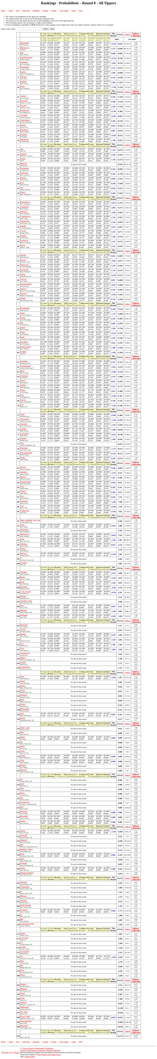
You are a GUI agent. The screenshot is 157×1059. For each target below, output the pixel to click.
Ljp (21, 942)
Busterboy (24, 811)
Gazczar (23, 279)
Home (3, 11)
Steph (22, 854)
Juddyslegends (25, 905)
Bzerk (22, 371)
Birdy (22, 700)
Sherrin (23, 477)
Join (17, 11)
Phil (21, 966)
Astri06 (23, 662)
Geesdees (23, 563)
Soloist (22, 327)
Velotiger (23, 901)
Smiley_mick (25, 728)
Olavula (23, 178)
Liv (21, 742)
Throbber (23, 572)
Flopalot (23, 106)
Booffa (22, 831)
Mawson (23, 77)
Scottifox (23, 352)
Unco (22, 486)
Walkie (22, 192)
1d (21, 915)
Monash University (53, 1050)
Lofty (22, 714)
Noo (21, 149)
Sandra (22, 933)
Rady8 (22, 245)
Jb (21, 891)
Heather (23, 984)
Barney (23, 577)
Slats (22, 53)
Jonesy (22, 975)
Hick (22, 606)
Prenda (22, 318)
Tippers (45, 11)
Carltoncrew (24, 511)
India (22, 859)
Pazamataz (24, 448)
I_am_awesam (25, 592)
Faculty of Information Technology (33, 1050)
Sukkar (22, 549)
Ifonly (22, 414)
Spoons (23, 125)
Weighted (23, 135)
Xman (22, 313)
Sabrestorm (24, 530)
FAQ (81, 11)
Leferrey (23, 96)
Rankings (36, 11)
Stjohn (22, 332)
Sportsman (24, 62)
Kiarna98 (23, 836)
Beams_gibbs (25, 1017)
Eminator (23, 863)
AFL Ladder (64, 11)
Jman (22, 677)
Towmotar (24, 342)
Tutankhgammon (26, 57)
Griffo (22, 525)
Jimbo (22, 746)
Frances (23, 400)
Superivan (24, 625)
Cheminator (24, 207)
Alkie (22, 760)
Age (21, 187)
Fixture (53, 11)
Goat (22, 496)
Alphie (22, 868)
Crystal (22, 629)
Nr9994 (23, 385)
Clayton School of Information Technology (37, 1048)
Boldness (135, 34)
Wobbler (23, 236)
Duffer (22, 458)
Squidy (22, 381)
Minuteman (24, 139)
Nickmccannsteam (27, 873)
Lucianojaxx (24, 802)
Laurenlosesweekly (27, 924)
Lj (21, 558)
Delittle (23, 298)
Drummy (23, 294)
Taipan (22, 756)
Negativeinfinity (26, 284)
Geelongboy (24, 434)
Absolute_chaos (26, 601)
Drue (22, 732)
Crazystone (24, 938)
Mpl (21, 845)
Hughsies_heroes (26, 849)
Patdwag (23, 1003)
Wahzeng (23, 695)
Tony (22, 443)
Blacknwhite (24, 709)
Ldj (21, 956)
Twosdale (23, 115)
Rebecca (23, 289)
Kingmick (23, 587)
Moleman (23, 989)
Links (74, 11)
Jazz (21, 798)
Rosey (22, 793)
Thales (22, 390)
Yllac (22, 649)
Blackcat (23, 553)
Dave (22, 183)
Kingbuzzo (24, 241)
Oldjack (23, 491)
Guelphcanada (25, 366)
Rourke (23, 72)
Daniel (22, 993)
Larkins (23, 947)
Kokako (23, 596)
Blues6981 (24, 816)
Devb (22, 970)
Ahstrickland (25, 120)
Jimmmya (23, 472)
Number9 (23, 840)
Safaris (22, 681)
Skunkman (24, 130)
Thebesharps (24, 221)
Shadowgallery (25, 347)
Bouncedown (25, 202)
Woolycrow (24, 265)
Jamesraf (23, 882)
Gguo (22, 998)
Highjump (24, 615)
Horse (22, 86)
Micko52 (23, 163)
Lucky (22, 751)
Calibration (135, 36)
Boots (22, 582)
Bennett (23, 255)
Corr (22, 405)
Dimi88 (23, 226)
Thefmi (23, 159)
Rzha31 (23, 765)
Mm (21, 919)
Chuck (22, 690)
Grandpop (24, 910)
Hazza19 (23, 770)
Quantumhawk (25, 482)
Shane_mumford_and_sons (30, 520)
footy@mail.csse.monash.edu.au (49, 1055)
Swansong (24, 376)
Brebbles (23, 82)
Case (22, 506)
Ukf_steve (24, 1012)
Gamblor (23, 429)
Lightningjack (25, 216)
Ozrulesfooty (25, 952)
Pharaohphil (24, 43)
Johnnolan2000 (25, 1021)
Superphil (23, 361)
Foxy (22, 644)
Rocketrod (24, 101)
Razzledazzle (25, 308)
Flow (22, 961)
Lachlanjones (25, 667)
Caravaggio (24, 270)
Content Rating (29, 1057)
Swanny (23, 260)
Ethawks (23, 896)
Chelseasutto (24, 887)
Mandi (22, 718)
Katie (22, 539)
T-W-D (127, 35)
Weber (22, 737)
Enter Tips (26, 11)
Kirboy (22, 686)
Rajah (22, 337)
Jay (21, 779)
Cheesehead (24, 419)
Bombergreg (24, 110)
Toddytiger (24, 173)
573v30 (23, 231)
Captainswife (25, 653)
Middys (23, 658)
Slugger (23, 467)
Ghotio (22, 274)
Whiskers (23, 544)
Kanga (22, 704)
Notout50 (23, 424)
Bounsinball (24, 67)
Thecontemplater (26, 453)
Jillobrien (23, 610)
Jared (22, 784)
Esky (22, 395)
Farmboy (23, 438)
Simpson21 (24, 1026)
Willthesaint (24, 1007)
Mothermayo (25, 534)
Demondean (24, 168)
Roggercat (24, 501)
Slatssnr (23, 634)
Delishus (23, 154)
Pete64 (22, 821)
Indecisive (24, 212)
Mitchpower (24, 48)
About (10, 11)
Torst (22, 788)
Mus (21, 323)
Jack (21, 807)
